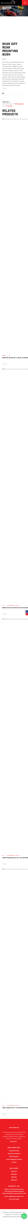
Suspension (23, 12)
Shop (11, 12)
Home (3, 12)
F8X (18, 12)
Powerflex (9, 106)
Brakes (4, 355)
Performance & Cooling (13, 605)
